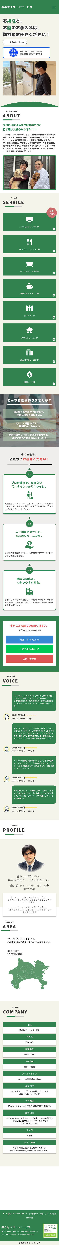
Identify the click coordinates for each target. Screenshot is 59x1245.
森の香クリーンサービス (17, 7)
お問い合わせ (15, 42)
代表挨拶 (53, 1214)
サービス (25, 1214)
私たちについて (14, 1214)
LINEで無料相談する (29, 649)
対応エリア (44, 1214)
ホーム (5, 1214)
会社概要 (29, 1218)
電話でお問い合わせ (29, 639)
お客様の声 (34, 1214)
